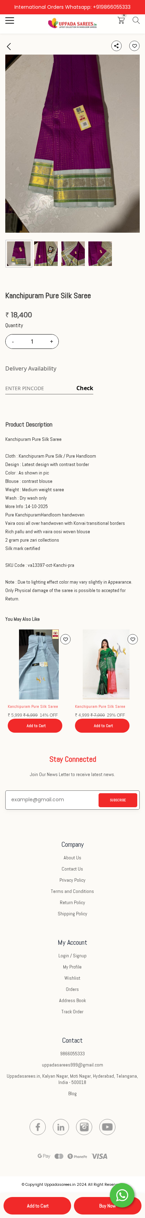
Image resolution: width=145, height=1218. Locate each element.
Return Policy (72, 902)
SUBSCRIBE (118, 800)
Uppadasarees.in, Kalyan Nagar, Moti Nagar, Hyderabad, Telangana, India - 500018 (72, 1079)
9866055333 (72, 1053)
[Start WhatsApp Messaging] (122, 1194)
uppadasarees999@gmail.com (72, 1065)
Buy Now (107, 1206)
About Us (72, 857)
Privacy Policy (72, 880)
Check (84, 388)
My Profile (72, 967)
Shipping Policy (72, 913)
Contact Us (72, 869)
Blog (72, 1093)
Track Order (72, 1011)
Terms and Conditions (72, 891)
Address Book (72, 1000)
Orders (72, 989)
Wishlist (72, 978)
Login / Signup (72, 955)
